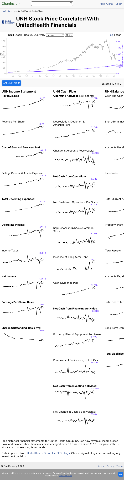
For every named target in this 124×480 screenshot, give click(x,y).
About (101, 466)
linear (117, 34)
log (111, 34)
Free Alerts (106, 3)
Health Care (6, 11)
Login (119, 3)
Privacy (110, 466)
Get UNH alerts (11, 83)
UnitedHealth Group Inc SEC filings (48, 453)
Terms (119, 466)
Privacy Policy (65, 475)
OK (120, 474)
